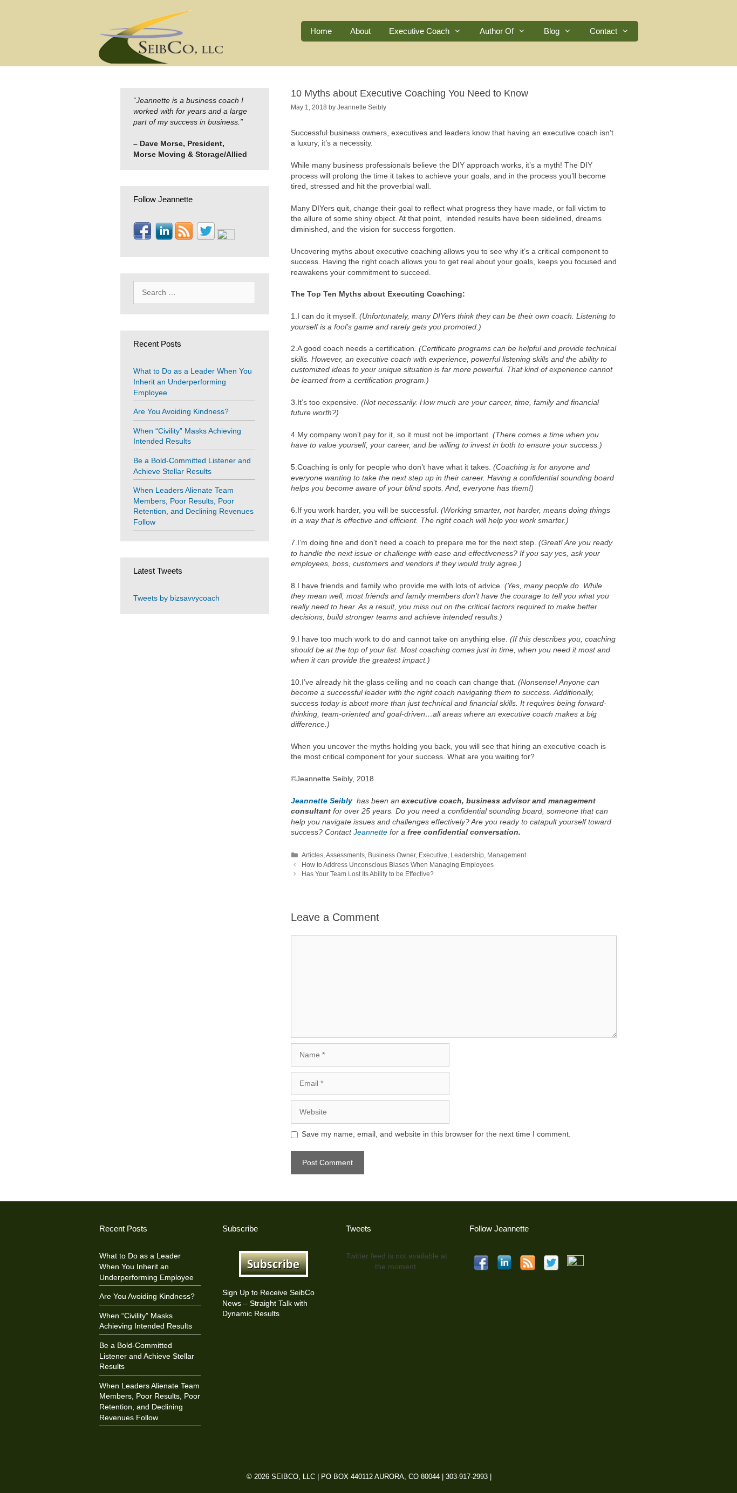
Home (321, 31)
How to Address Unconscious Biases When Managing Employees (398, 865)
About (360, 31)
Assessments (345, 855)
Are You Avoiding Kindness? (181, 411)
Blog (551, 31)
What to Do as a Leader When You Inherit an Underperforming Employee (192, 381)
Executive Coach (419, 31)
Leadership (467, 855)
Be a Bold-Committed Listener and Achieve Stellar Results (146, 1356)
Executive (433, 855)
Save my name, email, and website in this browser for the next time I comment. (436, 1134)
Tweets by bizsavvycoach (176, 598)
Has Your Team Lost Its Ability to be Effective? (368, 874)
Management (506, 855)
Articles (312, 855)
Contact (603, 31)
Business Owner (391, 855)
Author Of (497, 31)
